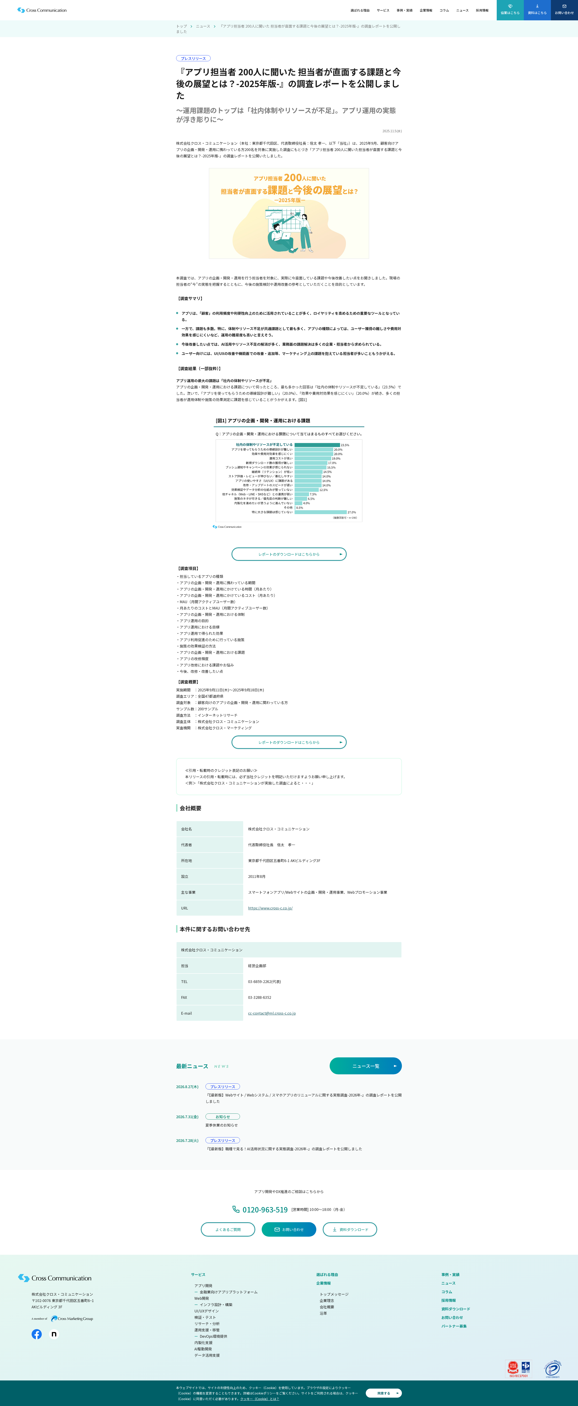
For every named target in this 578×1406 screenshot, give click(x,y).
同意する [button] (384, 1393)
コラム (446, 1291)
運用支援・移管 (207, 1330)
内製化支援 (203, 1342)
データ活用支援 (207, 1355)
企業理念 (327, 1300)
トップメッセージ (334, 1294)
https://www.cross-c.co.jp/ (270, 908)
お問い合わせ (452, 1317)
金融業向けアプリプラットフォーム (229, 1292)
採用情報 (448, 1300)
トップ (181, 26)
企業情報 (323, 1283)
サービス (198, 1274)
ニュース (203, 26)
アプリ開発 (203, 1285)
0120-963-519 (265, 1209)
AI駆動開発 (203, 1349)
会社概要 (327, 1306)
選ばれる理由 (327, 1274)
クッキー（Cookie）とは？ (259, 1399)
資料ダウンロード (455, 1308)
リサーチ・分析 (207, 1323)
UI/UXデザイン (206, 1311)
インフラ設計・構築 (216, 1304)
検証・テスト (205, 1317)
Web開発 (201, 1298)
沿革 (323, 1313)
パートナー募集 (454, 1326)
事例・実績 (450, 1274)
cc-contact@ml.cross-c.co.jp (272, 1013)
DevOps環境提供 (213, 1336)
